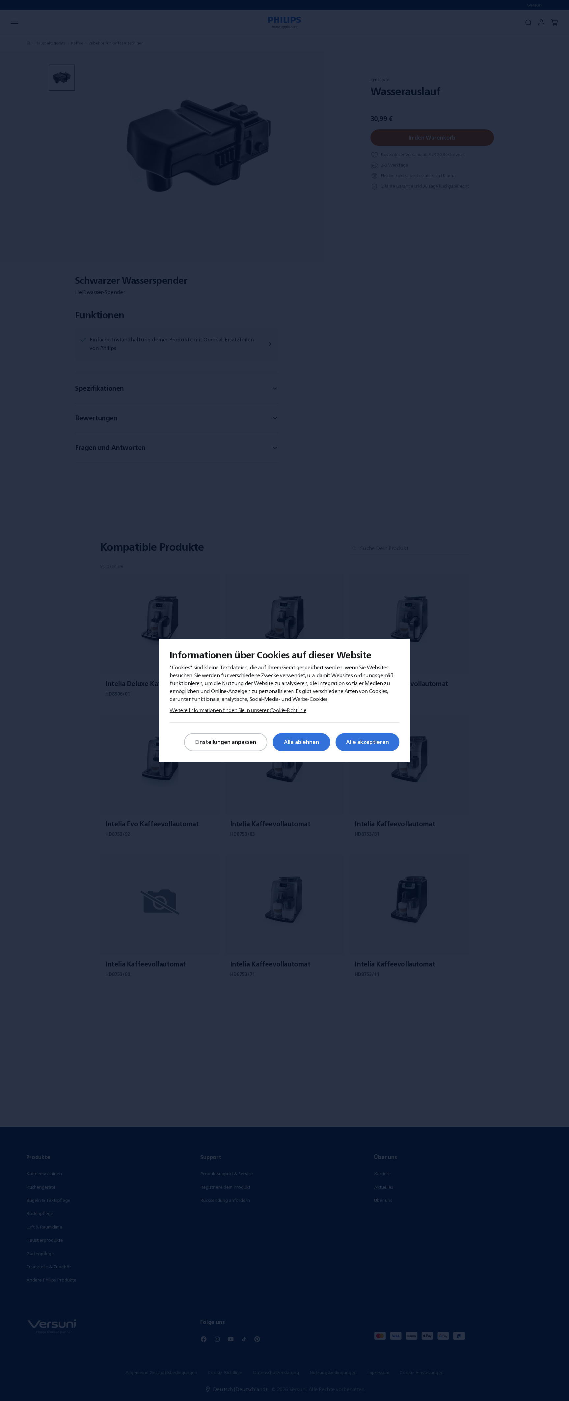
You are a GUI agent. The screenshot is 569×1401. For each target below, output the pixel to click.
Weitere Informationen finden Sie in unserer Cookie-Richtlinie (238, 710)
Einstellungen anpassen (225, 742)
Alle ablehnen (301, 742)
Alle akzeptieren (367, 742)
